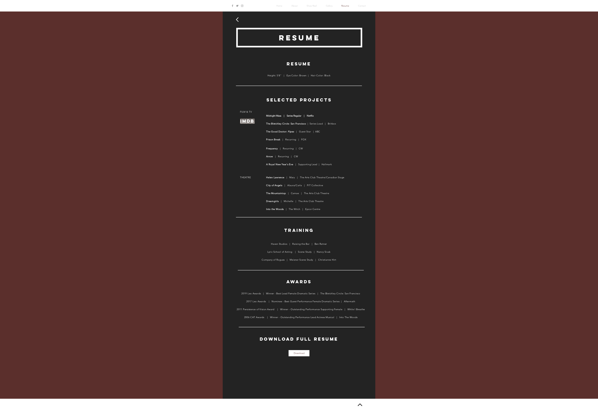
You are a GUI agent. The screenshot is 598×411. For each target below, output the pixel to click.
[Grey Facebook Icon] (232, 5)
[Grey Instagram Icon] (242, 5)
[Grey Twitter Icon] (237, 5)
